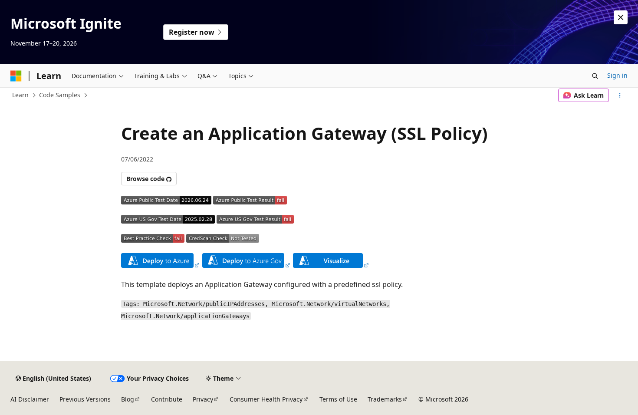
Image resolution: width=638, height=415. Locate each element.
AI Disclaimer (29, 399)
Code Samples (59, 95)
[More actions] (620, 95)
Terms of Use (338, 399)
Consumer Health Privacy (266, 399)
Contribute (166, 399)
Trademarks (385, 399)
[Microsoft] (16, 76)
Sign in (617, 75)
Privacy (203, 399)
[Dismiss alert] (621, 17)
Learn (20, 95)
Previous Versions (85, 399)
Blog (127, 399)
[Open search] (595, 76)
